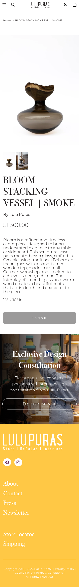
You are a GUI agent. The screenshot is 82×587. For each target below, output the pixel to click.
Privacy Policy (64, 569)
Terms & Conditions (49, 572)
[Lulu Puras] (40, 5)
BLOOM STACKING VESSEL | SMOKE (38, 20)
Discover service (39, 404)
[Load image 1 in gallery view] (39, 90)
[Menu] (4, 4)
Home (7, 20)
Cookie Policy (24, 572)
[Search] (15, 4)
